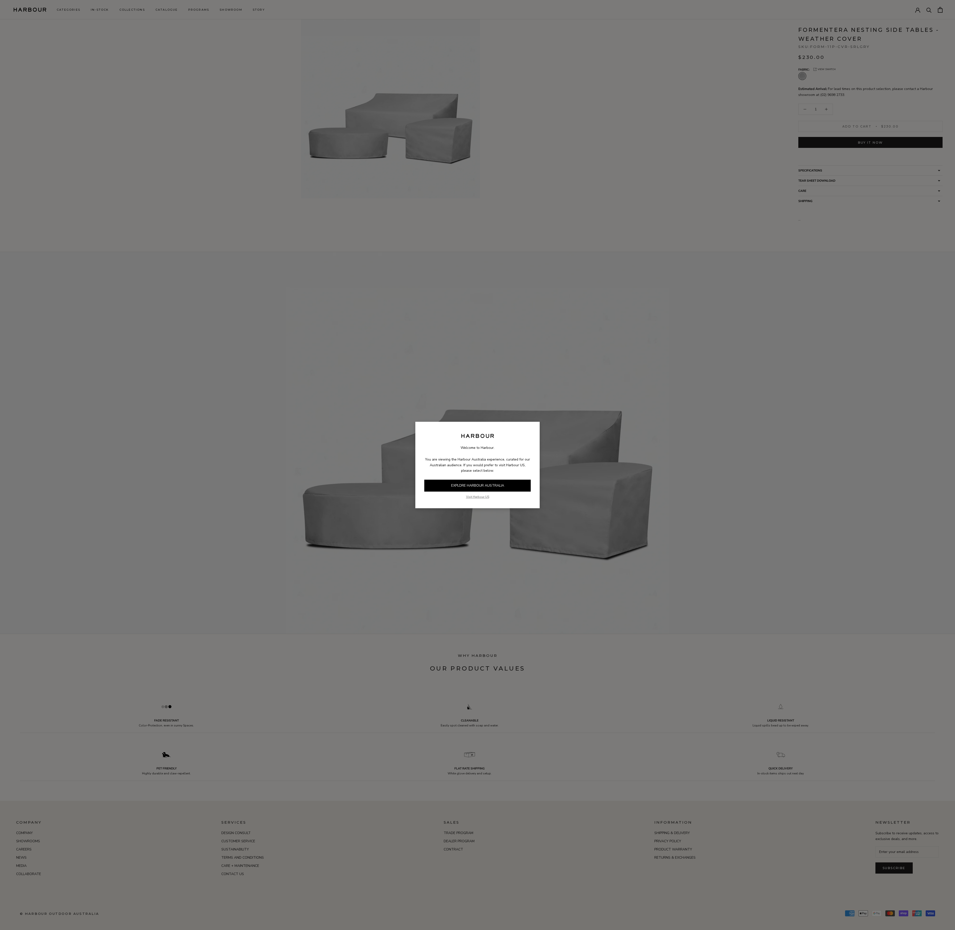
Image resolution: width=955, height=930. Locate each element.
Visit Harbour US (477, 497)
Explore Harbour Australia (477, 485)
